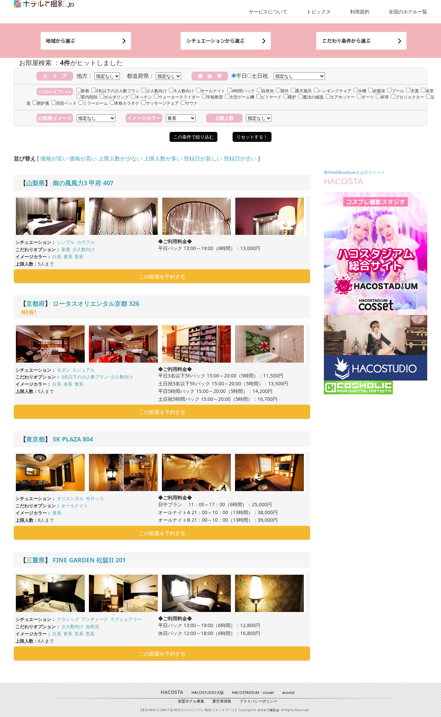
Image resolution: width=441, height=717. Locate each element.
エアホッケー (342, 97)
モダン (63, 370)
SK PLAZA (67, 439)
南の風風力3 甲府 (77, 183)
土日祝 (260, 76)
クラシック (68, 619)
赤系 (67, 384)
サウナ (191, 103)
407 (108, 183)
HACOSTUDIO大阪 (208, 692)
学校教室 (214, 97)
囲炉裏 (43, 103)
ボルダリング (116, 97)
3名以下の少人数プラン (118, 91)
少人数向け (156, 91)
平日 (241, 76)
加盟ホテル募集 (191, 701)
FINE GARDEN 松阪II (83, 560)
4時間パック (243, 91)
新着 (85, 91)
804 (88, 439)
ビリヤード (271, 97)
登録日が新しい (203, 158)
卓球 (384, 97)
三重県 (35, 560)
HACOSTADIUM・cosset (253, 692)
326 (134, 303)
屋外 (284, 91)
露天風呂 (303, 91)
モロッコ (95, 498)
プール (398, 91)
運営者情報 (221, 701)
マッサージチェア (162, 103)
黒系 (89, 634)
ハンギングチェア (334, 91)
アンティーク (94, 619)
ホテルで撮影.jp (268, 710)
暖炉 (292, 97)
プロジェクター (409, 97)
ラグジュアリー (126, 619)
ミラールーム (95, 103)
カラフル (86, 242)
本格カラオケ (126, 103)
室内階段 (89, 97)
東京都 (35, 439)
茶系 (78, 256)
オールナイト (213, 91)
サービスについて (268, 11)
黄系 (67, 256)
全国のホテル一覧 (408, 11)
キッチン (143, 97)
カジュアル (83, 370)
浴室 (429, 91)
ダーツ (367, 97)
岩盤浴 (379, 91)
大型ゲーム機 (241, 97)
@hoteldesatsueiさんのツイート (354, 172)
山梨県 (35, 183)
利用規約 (359, 11)
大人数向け (183, 91)
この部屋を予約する (162, 276)
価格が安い (54, 158)
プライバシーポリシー (258, 701)
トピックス (319, 11)
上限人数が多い (163, 158)
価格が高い (83, 158)
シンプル (66, 242)
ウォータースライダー (179, 97)
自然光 (267, 91)
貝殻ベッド (66, 103)
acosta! (288, 692)
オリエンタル (70, 498)
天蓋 (415, 91)
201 (120, 560)
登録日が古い (240, 158)
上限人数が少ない (120, 158)
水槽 (362, 91)
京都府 (35, 303)
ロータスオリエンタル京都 (90, 303)
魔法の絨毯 (313, 97)
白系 (56, 256)
